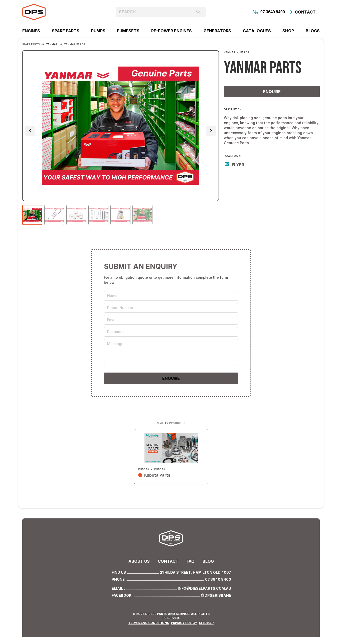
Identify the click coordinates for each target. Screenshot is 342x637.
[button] (30, 131)
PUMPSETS (128, 30)
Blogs (313, 30)
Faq (191, 561)
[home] (59, 12)
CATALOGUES (257, 30)
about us (139, 561)
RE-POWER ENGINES (171, 30)
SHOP (288, 30)
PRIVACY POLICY (184, 623)
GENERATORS (217, 30)
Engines (31, 30)
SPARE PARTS (65, 30)
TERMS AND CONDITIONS (148, 623)
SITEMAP (206, 623)
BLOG (208, 561)
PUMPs (98, 30)
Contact (168, 561)
